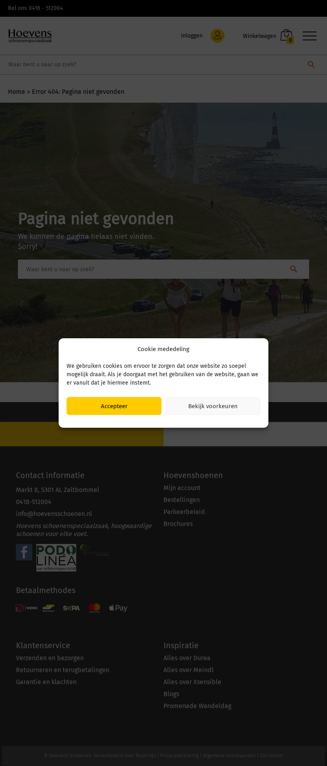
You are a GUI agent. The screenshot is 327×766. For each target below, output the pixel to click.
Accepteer (114, 406)
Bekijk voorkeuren (213, 406)
